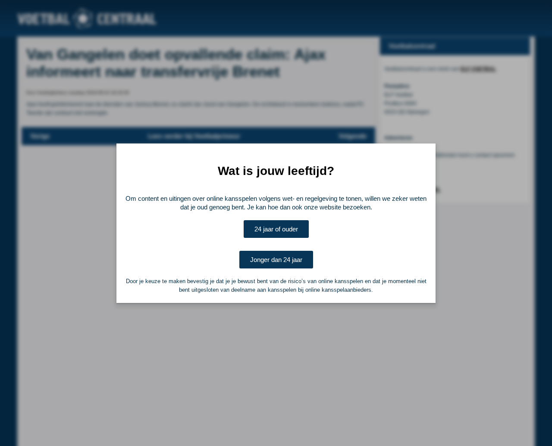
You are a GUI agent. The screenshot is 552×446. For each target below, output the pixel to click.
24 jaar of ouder (276, 229)
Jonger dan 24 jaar (276, 259)
